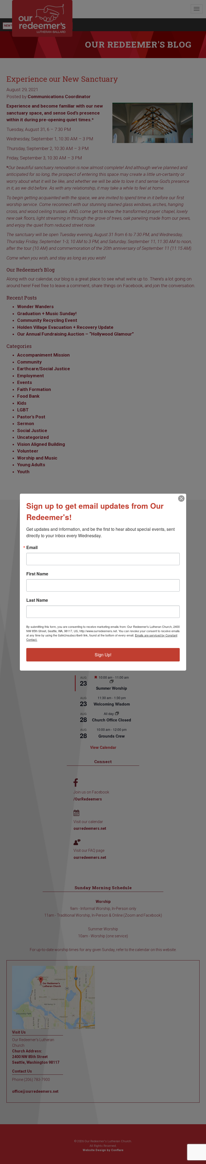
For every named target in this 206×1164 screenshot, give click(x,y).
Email (32, 547)
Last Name (37, 600)
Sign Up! (103, 655)
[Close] (181, 498)
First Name (37, 574)
